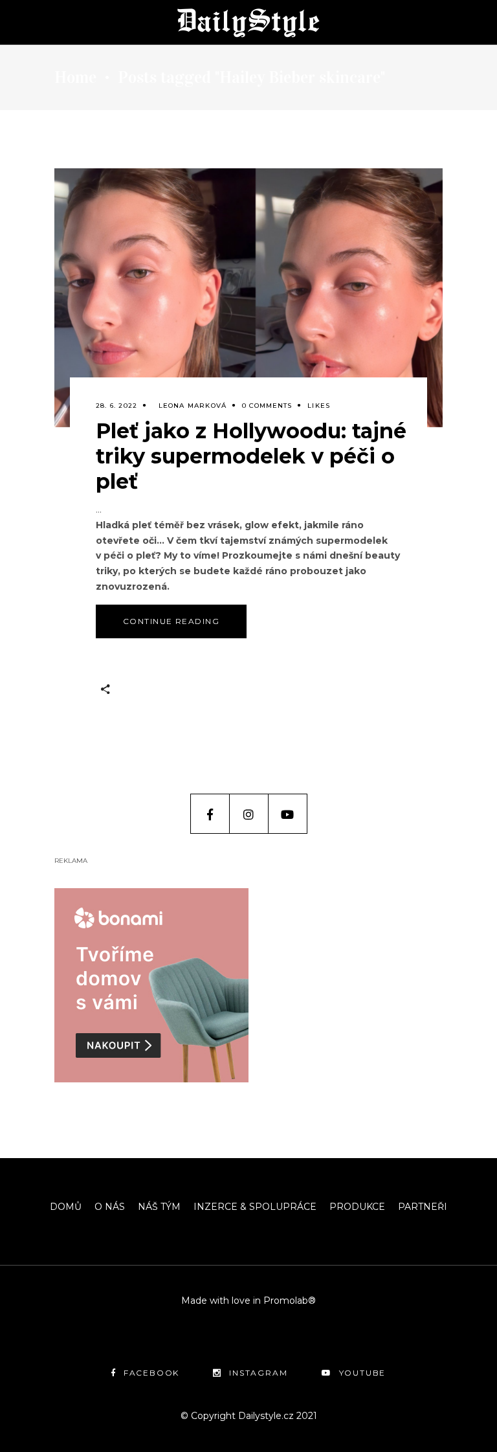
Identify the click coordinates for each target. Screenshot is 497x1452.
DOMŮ (66, 1206)
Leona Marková (193, 405)
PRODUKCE (357, 1206)
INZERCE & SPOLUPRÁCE (254, 1206)
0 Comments (267, 405)
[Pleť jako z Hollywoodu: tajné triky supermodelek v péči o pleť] (248, 297)
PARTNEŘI (422, 1206)
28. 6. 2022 (116, 405)
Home (75, 77)
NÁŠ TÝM (159, 1206)
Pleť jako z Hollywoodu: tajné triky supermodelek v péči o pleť (251, 456)
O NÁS (109, 1206)
